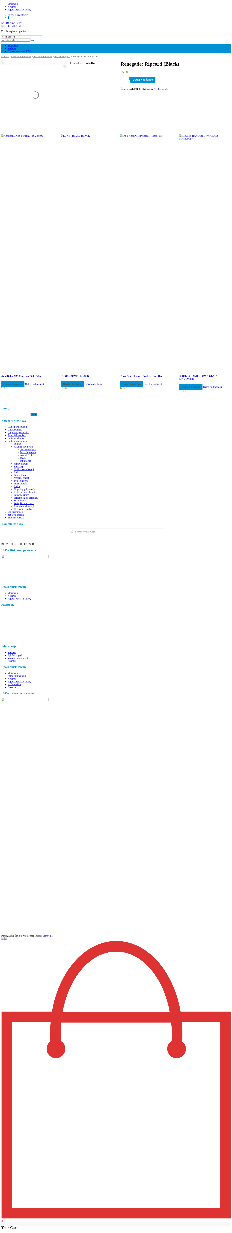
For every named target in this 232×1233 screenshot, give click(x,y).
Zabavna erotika (16, 514)
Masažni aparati (22, 478)
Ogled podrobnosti (34, 384)
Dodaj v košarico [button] (13, 384)
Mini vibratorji (21, 463)
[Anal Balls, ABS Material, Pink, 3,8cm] (26, 252)
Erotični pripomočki (21, 56)
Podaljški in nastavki (24, 503)
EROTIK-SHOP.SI (11, 26)
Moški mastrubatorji (24, 469)
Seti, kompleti (21, 480)
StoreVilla (48, 935)
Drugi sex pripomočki (18, 432)
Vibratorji (18, 466)
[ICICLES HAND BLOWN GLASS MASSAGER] (204, 252)
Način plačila (14, 684)
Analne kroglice (62, 56)
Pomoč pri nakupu (17, 676)
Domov (5, 56)
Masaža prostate (28, 452)
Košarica (12, 6)
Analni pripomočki (42, 56)
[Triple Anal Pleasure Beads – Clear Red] (145, 252)
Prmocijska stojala (17, 435)
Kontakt (12, 652)
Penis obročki (20, 483)
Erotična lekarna (16, 438)
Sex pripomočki (15, 512)
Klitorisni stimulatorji (24, 492)
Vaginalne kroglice (23, 509)
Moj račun (13, 4)
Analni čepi (26, 455)
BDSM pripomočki (17, 426)
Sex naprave (20, 500)
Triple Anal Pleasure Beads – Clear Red (141, 376)
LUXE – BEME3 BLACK (75, 376)
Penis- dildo (20, 475)
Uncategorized (15, 429)
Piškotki (12, 661)
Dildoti (23, 458)
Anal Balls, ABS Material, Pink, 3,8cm (21, 376)
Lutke (17, 472)
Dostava (12, 687)
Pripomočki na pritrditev (26, 497)
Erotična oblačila (16, 517)
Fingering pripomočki (25, 489)
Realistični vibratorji (24, 506)
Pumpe (17, 443)
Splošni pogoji (15, 655)
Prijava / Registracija (18, 15)
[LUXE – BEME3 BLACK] (86, 252)
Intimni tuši (25, 460)
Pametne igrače (21, 495)
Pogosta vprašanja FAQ (19, 9)
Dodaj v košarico (143, 79)
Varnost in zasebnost (18, 658)
